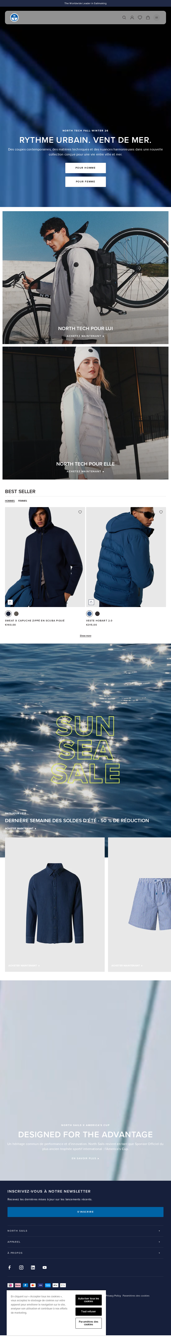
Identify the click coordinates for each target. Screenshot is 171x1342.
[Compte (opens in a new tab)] (132, 17)
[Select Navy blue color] (8, 613)
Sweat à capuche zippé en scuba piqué (35, 620)
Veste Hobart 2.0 (99, 620)
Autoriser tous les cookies (88, 1300)
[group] (55, 904)
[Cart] (147, 17)
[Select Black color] (97, 613)
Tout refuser (88, 1311)
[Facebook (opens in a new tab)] (10, 1267)
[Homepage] (14, 17)
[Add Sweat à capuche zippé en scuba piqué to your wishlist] (80, 512)
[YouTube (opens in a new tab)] (45, 1267)
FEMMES (22, 501)
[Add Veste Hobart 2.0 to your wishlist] (161, 512)
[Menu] (156, 17)
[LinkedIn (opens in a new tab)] (33, 1267)
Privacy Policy (113, 1295)
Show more (85, 636)
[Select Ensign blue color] (89, 613)
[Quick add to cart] (10, 602)
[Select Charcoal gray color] (16, 613)
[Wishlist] (139, 17)
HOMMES (10, 501)
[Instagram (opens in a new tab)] (21, 1267)
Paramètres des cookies (88, 1323)
